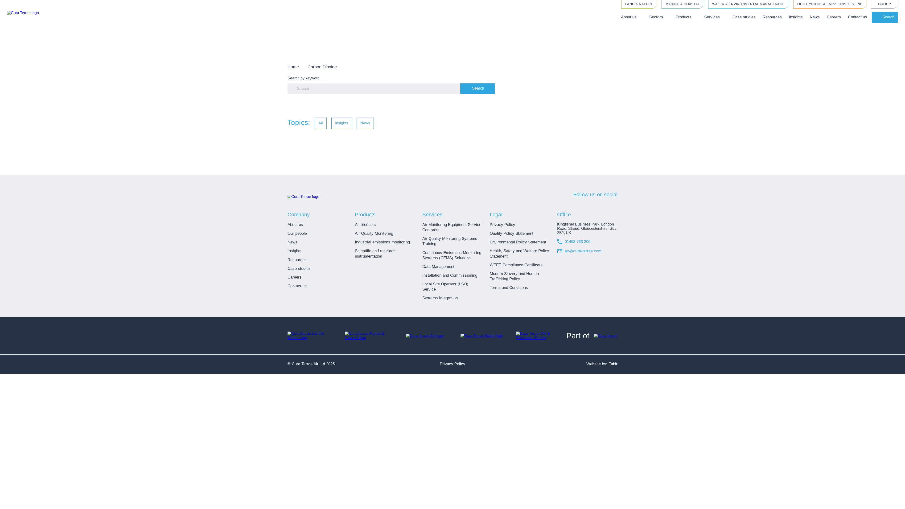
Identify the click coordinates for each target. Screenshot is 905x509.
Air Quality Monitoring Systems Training (449, 241)
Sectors (656, 17)
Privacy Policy (502, 224)
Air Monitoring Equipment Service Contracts (451, 227)
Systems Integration (440, 298)
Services (712, 17)
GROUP (884, 4)
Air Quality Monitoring (374, 233)
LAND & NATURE (639, 4)
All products (365, 224)
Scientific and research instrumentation (375, 253)
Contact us (857, 17)
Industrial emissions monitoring (382, 242)
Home (293, 67)
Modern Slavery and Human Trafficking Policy (514, 276)
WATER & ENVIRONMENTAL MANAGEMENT (748, 4)
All (320, 123)
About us (629, 17)
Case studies (744, 17)
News (815, 17)
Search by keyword (304, 78)
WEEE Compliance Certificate (516, 265)
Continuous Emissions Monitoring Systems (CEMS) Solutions (451, 255)
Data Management (438, 266)
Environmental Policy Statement (518, 242)
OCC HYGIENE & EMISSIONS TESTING (830, 4)
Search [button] (888, 17)
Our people (297, 233)
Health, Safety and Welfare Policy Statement (519, 253)
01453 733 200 (577, 241)
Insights (796, 17)
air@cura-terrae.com (583, 251)
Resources (772, 17)
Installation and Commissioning (449, 275)
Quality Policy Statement (511, 233)
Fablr (613, 364)
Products (683, 17)
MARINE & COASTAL (683, 4)
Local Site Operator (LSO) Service (445, 286)
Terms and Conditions (509, 287)
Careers (834, 17)
